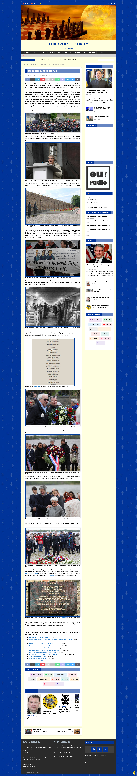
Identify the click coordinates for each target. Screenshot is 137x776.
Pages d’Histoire (103, 52)
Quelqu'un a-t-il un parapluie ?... (95, 205)
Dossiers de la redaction (49, 55)
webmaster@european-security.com (98, 755)
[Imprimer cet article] (52, 79)
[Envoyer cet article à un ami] (47, 79)
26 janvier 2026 (98, 111)
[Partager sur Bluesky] (72, 79)
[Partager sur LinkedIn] (37, 79)
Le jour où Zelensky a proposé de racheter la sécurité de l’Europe (102, 108)
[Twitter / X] (114, 3)
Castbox (56, 679)
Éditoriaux (26, 52)
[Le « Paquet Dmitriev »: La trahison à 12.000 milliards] (99, 78)
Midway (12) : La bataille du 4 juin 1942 (102, 290)
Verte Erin (89, 202)
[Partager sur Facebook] (27, 79)
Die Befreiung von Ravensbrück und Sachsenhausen (43, 645)
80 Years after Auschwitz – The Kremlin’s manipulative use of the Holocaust (50, 639)
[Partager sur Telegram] (67, 79)
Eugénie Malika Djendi (31, 573)
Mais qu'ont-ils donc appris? (94, 207)
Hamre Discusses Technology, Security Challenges (98, 266)
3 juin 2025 (97, 119)
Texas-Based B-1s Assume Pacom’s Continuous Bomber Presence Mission (65, 705)
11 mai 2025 (30, 75)
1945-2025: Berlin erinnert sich (37, 658)
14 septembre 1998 (92, 269)
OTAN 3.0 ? (89, 199)
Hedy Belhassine (40, 75)
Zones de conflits (63, 52)
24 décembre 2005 (99, 293)
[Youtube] (111, 3)
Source (27, 110)
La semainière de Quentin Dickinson (96, 216)
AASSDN (67, 427)
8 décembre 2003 (96, 285)
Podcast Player (95, 55)
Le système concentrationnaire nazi (39, 637)
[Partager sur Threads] (77, 79)
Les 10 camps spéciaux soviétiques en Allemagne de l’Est (45, 650)
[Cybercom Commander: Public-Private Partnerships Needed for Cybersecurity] (50, 703)
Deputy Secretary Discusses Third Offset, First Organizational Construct (34, 708)
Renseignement (78, 52)
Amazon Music (61, 674)
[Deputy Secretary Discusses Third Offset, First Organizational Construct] (34, 698)
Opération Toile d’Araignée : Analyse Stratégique (102, 117)
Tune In (61, 684)
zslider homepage (48, 75)
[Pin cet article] (42, 79)
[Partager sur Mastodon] (62, 79)
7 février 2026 (91, 94)
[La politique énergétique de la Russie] (88, 283)
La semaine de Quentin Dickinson (99, 212)
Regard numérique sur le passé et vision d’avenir (42, 652)
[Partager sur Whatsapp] (57, 79)
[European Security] (68, 39)
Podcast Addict (44, 679)
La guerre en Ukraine (94, 66)
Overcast (75, 679)
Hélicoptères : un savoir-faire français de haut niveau (100, 306)
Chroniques (35, 55)
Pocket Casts (49, 684)
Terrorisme (91, 52)
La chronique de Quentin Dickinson (100, 193)
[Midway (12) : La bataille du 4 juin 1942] (89, 290)
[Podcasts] (108, 3)
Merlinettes (50, 575)
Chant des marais (36, 386)
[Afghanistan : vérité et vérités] (88, 299)
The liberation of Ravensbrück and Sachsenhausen (43, 648)
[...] (109, 102)
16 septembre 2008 (96, 299)
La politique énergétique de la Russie (100, 282)
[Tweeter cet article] (32, 79)
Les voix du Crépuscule (63, 55)
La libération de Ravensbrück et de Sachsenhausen (43, 643)
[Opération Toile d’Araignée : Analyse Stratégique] (89, 118)
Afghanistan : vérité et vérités (100, 297)
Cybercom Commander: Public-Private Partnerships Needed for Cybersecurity (49, 718)
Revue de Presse (76, 55)
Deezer (33, 679)
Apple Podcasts (37, 674)
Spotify (50, 674)
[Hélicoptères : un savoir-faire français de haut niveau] (88, 307)
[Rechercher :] (106, 59)
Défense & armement (47, 52)
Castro (66, 679)
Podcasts (85, 55)
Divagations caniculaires (93, 197)
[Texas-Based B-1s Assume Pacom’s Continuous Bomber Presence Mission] (66, 697)
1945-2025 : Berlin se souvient (37, 656)
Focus (34, 52)
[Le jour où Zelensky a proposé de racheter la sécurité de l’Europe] (89, 109)
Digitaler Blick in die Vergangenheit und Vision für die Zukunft (46, 654)
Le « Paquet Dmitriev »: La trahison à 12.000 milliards (97, 91)
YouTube (73, 674)
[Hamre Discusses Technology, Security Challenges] (99, 253)
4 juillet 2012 (96, 308)
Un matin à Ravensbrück (36, 661)
